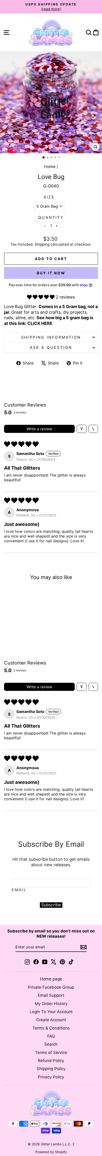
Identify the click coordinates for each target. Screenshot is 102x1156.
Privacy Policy (51, 1077)
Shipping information (51, 337)
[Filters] (82, 429)
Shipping (42, 244)
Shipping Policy (51, 1068)
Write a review (39, 428)
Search (51, 1044)
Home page (51, 979)
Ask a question (51, 347)
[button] (41, 297)
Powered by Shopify (51, 1152)
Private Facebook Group (51, 987)
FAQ (51, 1036)
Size (49, 197)
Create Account (51, 1019)
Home (50, 166)
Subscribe (51, 904)
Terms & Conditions (51, 1028)
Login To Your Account (51, 1011)
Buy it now (51, 273)
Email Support (51, 995)
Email (19, 889)
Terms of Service (51, 1052)
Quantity (51, 217)
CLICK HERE (39, 323)
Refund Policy (51, 1060)
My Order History (51, 1003)
